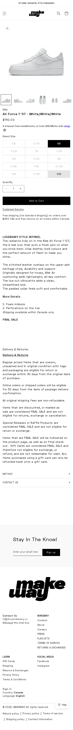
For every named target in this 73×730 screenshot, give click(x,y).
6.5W (18, 152)
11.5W (40, 175)
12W (59, 174)
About (40, 624)
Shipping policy (15, 719)
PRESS (41, 633)
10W (40, 167)
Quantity (8, 182)
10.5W (62, 167)
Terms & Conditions (14, 679)
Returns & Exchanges (15, 670)
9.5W (18, 167)
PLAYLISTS (43, 638)
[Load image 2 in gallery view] (18, 100)
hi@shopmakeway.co (15, 619)
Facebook (43, 661)
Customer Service (13, 209)
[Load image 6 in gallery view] (67, 100)
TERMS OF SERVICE (48, 642)
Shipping (8, 665)
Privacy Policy (11, 674)
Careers (42, 629)
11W (18, 175)
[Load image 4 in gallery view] (42, 100)
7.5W (63, 152)
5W (18, 144)
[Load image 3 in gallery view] (30, 100)
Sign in (7, 688)
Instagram (43, 665)
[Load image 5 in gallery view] (55, 100)
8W (18, 160)
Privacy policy (31, 713)
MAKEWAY (19, 707)
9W (63, 160)
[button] (59, 13)
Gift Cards (9, 661)
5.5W (40, 144)
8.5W (40, 160)
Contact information (40, 719)
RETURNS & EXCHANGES (51, 647)
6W (59, 143)
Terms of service (53, 713)
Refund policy (11, 713)
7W (41, 152)
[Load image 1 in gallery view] (6, 100)
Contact (42, 620)
